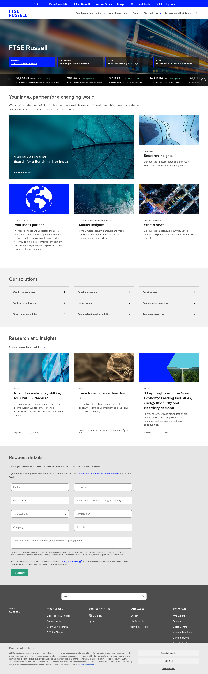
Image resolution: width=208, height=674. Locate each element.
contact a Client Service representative (98, 473)
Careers (177, 621)
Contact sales (54, 621)
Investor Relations (182, 632)
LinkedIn (97, 616)
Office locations (181, 637)
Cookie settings (168, 668)
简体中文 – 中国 (139, 626)
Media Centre (180, 626)
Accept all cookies (168, 653)
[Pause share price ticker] (203, 80)
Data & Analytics (59, 4)
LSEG (35, 4)
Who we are (179, 616)
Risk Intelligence (165, 4)
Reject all (169, 661)
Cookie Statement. (86, 664)
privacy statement (69, 561)
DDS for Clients (55, 632)
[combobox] (40, 514)
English (134, 616)
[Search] (197, 13)
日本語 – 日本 (137, 621)
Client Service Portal (57, 626)
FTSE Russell (82, 4)
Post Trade (144, 4)
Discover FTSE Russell (58, 616)
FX (131, 4)
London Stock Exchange (110, 4)
